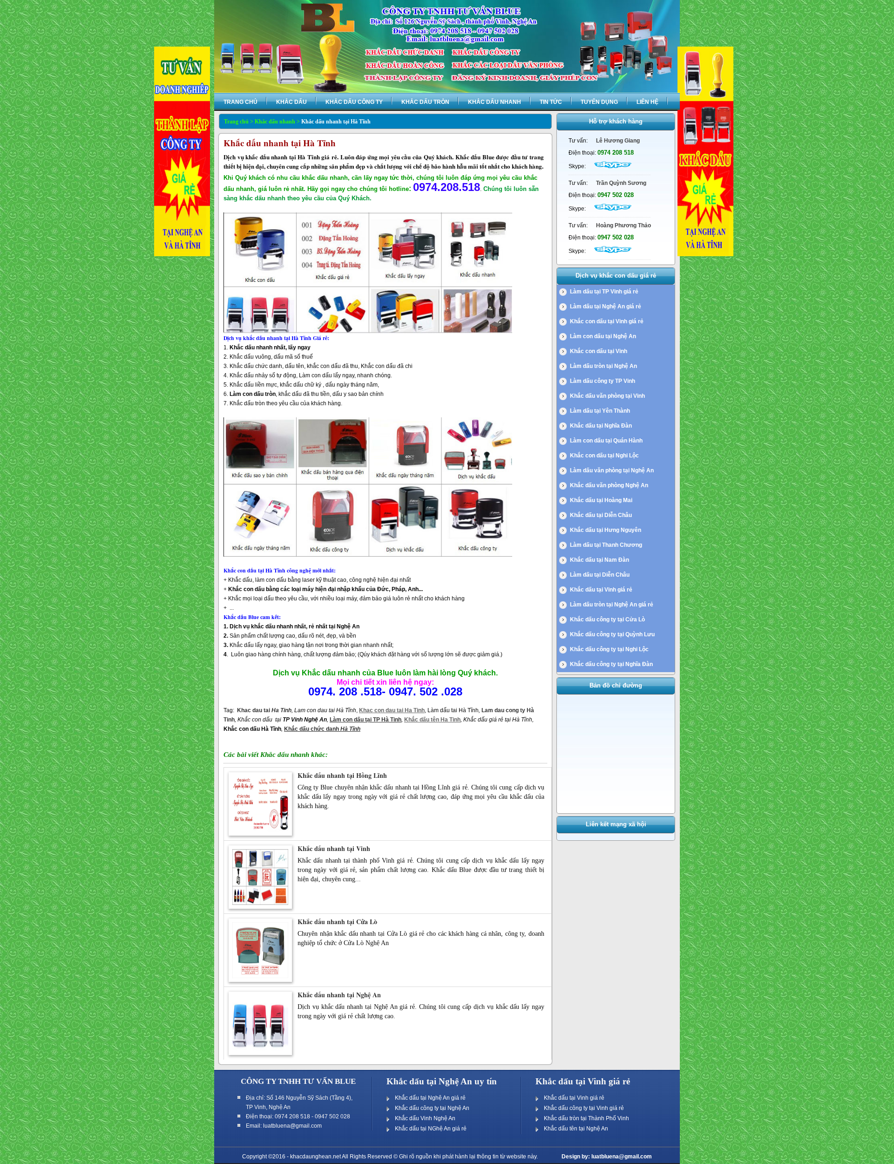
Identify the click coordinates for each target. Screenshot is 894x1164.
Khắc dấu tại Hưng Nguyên (605, 530)
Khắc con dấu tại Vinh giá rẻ (606, 321)
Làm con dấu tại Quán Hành (606, 440)
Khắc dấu (291, 102)
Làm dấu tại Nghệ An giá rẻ (605, 306)
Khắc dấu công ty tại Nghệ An (432, 1108)
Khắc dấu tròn (425, 102)
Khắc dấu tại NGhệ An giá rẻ (431, 1128)
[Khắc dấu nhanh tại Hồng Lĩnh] (260, 833)
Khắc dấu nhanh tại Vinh (334, 848)
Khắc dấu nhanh (494, 102)
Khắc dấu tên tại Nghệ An (576, 1128)
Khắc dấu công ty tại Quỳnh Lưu (612, 634)
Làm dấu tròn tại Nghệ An (603, 366)
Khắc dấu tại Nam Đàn (599, 560)
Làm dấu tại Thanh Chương (606, 545)
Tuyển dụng (599, 102)
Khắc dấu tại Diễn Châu (601, 515)
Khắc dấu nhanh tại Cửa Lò (337, 921)
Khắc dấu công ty (354, 102)
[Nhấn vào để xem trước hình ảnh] (368, 331)
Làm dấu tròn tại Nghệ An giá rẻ (611, 604)
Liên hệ (647, 102)
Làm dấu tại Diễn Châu (600, 575)
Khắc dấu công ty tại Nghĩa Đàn (611, 664)
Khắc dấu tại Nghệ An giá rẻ (430, 1098)
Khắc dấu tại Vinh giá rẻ (601, 589)
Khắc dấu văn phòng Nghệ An (609, 485)
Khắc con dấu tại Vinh (598, 351)
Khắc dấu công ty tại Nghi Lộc (609, 649)
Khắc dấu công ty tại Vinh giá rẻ (584, 1108)
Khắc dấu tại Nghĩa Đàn (601, 425)
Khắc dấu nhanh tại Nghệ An (339, 995)
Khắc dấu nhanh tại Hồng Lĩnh (342, 775)
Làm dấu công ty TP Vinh (602, 381)
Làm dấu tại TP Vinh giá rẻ (604, 291)
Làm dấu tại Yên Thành (600, 411)
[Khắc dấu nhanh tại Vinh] (260, 907)
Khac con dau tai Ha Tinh (392, 710)
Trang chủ (240, 102)
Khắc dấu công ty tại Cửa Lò (607, 619)
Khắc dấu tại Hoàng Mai (601, 500)
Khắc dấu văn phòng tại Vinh (607, 396)
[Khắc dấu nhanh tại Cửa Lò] (260, 980)
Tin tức (551, 102)
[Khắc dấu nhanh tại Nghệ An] (260, 1053)
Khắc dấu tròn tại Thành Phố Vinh (586, 1118)
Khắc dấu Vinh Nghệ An (425, 1118)
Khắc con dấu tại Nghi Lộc (604, 455)
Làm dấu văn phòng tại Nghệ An (612, 470)
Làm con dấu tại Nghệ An (603, 336)
